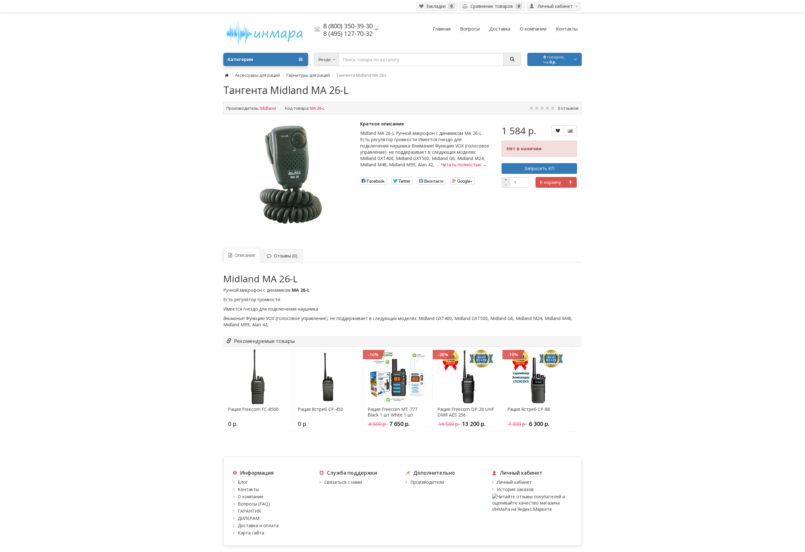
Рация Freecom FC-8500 (253, 409)
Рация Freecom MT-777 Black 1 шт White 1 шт (392, 412)
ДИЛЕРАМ (248, 518)
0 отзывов (568, 108)
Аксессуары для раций (257, 75)
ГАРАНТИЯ (249, 511)
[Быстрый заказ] (570, 182)
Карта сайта (251, 533)
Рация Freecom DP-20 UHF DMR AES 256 (465, 412)
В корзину (550, 182)
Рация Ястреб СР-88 (528, 409)
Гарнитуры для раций (308, 75)
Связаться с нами (343, 482)
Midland (268, 108)
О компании (250, 497)
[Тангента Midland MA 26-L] (288, 180)
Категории (240, 59)
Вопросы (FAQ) (254, 504)
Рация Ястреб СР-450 (320, 409)
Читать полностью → (464, 165)
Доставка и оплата (258, 525)
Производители (427, 482)
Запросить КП (539, 168)
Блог (243, 482)
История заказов (515, 489)
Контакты (248, 489)
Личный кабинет (514, 482)
